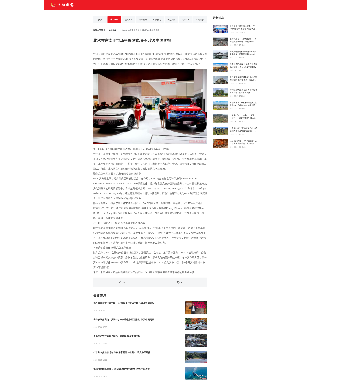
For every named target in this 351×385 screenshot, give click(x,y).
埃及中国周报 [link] (99, 30)
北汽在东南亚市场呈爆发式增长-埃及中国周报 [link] (139, 30)
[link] (112, 30)
